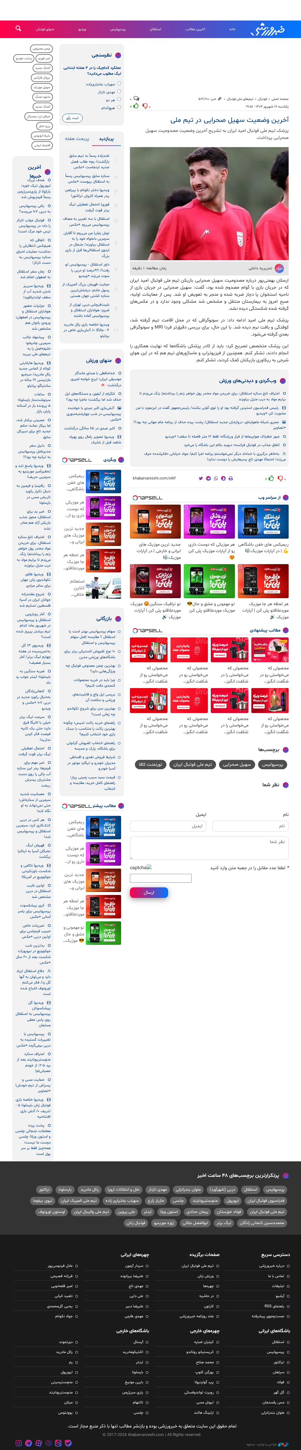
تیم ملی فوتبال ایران (192, 764)
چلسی (178, 1201)
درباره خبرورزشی (271, 1266)
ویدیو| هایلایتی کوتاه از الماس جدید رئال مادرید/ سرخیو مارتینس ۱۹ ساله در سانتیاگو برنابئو (35, 374)
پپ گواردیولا (204, 1382)
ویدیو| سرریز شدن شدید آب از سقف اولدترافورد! (37, 291)
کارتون (209, 1306)
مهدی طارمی (134, 1316)
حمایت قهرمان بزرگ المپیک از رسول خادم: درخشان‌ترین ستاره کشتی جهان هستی (85, 290)
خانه (232, 29)
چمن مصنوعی (41, 49)
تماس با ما (276, 1276)
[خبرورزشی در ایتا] (58, 1444)
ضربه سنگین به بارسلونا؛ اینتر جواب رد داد (33, 677)
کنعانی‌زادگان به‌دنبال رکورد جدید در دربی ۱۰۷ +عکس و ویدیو (34, 700)
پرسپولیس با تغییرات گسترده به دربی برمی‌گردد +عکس (33, 1040)
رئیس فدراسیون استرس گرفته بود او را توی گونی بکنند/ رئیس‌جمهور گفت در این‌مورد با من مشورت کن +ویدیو (211, 410)
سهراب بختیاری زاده (122, 1201)
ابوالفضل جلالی (195, 1223)
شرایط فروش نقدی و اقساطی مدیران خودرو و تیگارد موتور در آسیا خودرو (91, 763)
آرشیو (280, 1296)
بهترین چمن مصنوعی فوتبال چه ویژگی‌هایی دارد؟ (90, 668)
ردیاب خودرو (24, 58)
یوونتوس (65, 1412)
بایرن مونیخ (134, 1382)
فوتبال (262, 99)
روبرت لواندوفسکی (199, 1392)
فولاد (280, 1382)
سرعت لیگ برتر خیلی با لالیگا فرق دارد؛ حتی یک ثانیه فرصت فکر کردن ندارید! (35, 728)
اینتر (147, 1212)
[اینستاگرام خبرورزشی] (19, 1444)
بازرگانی (104, 618)
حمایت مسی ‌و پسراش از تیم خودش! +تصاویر (33, 1085)
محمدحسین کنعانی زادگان (262, 1223)
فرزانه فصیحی (62, 1276)
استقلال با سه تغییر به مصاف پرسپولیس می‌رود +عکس (86, 221)
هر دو (110, 100)
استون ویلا (169, 1212)
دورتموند (66, 1342)
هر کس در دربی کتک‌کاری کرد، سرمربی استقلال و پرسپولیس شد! (33, 828)
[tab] (106, 140)
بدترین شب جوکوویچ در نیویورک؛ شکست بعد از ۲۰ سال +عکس (33, 954)
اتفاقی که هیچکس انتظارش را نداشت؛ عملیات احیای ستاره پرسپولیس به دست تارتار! (33, 252)
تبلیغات (278, 1286)
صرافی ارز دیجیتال (38, 116)
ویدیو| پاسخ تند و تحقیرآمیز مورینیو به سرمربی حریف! (33, 471)
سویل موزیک (42, 87)
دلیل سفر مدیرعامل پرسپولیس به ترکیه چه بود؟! (34, 451)
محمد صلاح (205, 1362)
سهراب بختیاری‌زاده (100, 84)
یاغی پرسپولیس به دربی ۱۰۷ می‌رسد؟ (35, 208)
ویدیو (82, 29)
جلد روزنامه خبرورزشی (197, 1316)
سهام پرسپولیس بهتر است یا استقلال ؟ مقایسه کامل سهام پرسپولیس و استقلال (92, 637)
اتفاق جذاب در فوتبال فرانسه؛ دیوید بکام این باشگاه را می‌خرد (232, 445)
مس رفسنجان (273, 1402)
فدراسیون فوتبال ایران (266, 1201)
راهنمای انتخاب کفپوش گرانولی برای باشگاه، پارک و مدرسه (91, 746)
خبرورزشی (268, 29)
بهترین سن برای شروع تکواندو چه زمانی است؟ (91, 711)
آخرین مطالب (195, 29)
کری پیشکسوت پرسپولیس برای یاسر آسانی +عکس (34, 911)
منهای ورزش (99, 360)
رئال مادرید (90, 1189)
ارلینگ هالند (204, 1412)
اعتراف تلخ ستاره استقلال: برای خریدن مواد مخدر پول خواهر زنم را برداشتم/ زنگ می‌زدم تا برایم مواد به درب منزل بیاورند (212, 396)
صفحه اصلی (280, 99)
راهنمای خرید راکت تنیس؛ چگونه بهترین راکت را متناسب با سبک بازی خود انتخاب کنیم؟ (89, 728)
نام (286, 814)
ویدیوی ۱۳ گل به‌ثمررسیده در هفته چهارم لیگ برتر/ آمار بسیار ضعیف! (35, 654)
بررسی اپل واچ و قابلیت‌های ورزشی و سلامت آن (94, 697)
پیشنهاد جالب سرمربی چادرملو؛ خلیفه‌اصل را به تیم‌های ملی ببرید (37, 346)
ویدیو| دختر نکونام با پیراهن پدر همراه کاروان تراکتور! (87, 193)
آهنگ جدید (42, 68)
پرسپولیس (118, 29)
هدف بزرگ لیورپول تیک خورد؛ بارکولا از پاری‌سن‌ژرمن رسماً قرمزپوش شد (34, 189)
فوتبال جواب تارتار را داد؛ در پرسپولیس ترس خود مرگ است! (33, 226)
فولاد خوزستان (229, 1212)
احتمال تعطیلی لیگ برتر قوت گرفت (35, 751)
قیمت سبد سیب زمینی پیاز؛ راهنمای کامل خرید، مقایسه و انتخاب (92, 783)
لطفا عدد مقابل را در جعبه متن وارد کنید (249, 868)
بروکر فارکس (42, 78)
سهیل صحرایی (237, 764)
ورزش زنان (206, 1276)
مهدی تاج (136, 1286)
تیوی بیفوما (42, 1201)
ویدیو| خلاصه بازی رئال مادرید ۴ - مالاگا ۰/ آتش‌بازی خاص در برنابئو (86, 330)
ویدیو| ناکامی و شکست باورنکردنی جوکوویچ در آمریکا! (36, 871)
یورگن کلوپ (204, 1372)
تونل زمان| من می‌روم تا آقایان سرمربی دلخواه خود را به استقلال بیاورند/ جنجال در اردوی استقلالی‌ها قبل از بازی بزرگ (86, 245)
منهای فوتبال (45, 29)
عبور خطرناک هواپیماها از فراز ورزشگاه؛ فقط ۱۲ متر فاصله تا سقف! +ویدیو (222, 436)
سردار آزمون (134, 1266)
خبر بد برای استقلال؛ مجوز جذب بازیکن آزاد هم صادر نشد (35, 520)
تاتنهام (138, 1402)
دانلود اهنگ (42, 97)
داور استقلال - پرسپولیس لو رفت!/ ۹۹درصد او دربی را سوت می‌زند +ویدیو (87, 270)
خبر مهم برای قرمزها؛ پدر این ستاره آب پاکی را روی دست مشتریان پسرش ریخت (34, 774)
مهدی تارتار (106, 92)
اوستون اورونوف (51, 1212)
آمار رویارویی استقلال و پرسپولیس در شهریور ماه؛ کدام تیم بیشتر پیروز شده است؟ (33, 626)
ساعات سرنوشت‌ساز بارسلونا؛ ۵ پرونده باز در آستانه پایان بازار (34, 403)
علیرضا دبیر (134, 1306)
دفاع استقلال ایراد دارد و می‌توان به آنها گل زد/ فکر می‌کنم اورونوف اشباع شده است (33, 983)
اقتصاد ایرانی (42, 145)
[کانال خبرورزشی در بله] (68, 1444)
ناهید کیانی (64, 1296)
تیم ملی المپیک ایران (79, 1201)
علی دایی (136, 1296)
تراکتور (44, 1189)
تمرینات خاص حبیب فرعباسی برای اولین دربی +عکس (35, 931)
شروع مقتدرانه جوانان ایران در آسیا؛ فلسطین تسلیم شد (35, 600)
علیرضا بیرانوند (131, 1276)
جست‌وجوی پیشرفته (268, 1316)
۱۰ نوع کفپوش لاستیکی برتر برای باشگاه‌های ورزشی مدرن (89, 654)
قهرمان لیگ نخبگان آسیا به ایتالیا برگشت (34, 851)
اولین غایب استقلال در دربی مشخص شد (38, 891)
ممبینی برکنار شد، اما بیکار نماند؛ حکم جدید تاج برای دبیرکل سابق (33, 429)
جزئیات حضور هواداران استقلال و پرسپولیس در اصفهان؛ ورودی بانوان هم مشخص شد (33, 317)
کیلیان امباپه (204, 1342)
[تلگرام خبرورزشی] (29, 1444)
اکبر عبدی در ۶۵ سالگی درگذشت (89, 428)
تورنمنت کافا (150, 764)
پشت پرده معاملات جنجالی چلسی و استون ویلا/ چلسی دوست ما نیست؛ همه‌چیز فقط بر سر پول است (33, 1140)
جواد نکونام (64, 1316)
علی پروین (126, 1212)
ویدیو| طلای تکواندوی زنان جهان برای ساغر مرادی (36, 580)
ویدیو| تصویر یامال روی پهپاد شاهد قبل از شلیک (95, 439)
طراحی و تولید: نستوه (262, 1444)
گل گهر (278, 1392)
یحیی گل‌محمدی (60, 1306)
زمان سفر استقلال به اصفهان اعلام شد (34, 274)
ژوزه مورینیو (164, 1223)
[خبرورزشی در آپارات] (39, 1444)
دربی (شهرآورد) (222, 1189)
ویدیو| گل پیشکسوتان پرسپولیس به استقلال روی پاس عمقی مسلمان (33, 1014)
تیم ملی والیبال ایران (91, 1212)
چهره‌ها (208, 1286)
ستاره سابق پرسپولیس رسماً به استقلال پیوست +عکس (87, 178)
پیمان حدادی (197, 1212)
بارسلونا (65, 1189)
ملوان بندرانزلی (188, 1189)
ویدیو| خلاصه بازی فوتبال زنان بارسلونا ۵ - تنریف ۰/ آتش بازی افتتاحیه (33, 1108)
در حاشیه (206, 1296)
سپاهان (278, 1372)
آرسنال (138, 1342)
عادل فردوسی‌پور (60, 1266)
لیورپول (233, 1201)
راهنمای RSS (274, 1306)
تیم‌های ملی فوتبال (240, 99)
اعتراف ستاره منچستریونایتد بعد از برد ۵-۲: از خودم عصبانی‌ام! (34, 1062)
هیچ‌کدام (108, 108)
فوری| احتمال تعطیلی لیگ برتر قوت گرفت (89, 207)
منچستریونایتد (205, 1201)
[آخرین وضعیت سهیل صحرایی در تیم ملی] (209, 203)
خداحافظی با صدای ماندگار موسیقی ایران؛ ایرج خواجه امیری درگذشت (96, 379)
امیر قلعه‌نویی (62, 1286)
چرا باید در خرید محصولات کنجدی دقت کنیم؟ (94, 683)
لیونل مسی (205, 1402)
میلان (68, 1402)
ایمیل (201, 814)
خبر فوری (44, 58)
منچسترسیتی (62, 1382)
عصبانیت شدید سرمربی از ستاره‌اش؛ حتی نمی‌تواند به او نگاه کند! (35, 803)
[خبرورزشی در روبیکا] (48, 1444)
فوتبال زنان (136, 1223)
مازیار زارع (156, 1201)
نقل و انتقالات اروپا (124, 1189)
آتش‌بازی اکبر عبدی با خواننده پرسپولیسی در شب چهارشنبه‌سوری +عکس (93, 414)
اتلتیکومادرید (133, 1352)
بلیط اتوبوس (42, 136)
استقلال (155, 29)
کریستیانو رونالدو (200, 1352)
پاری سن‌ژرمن (132, 1392)
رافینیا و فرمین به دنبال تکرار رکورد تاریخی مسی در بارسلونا (33, 494)
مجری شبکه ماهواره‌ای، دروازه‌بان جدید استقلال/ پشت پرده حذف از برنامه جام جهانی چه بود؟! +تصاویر (209, 425)
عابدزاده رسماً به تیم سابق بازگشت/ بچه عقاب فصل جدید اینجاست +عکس (89, 161)
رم (71, 1362)
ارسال (149, 892)
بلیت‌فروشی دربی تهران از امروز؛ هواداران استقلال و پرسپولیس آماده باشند (89, 310)
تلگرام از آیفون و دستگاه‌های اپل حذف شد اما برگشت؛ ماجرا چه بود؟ (93, 396)
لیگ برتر (224, 1223)
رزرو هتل (44, 126)
